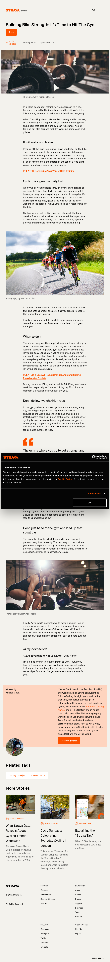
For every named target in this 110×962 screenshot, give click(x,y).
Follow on (65, 740)
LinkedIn (44, 947)
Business (79, 908)
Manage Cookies (97, 958)
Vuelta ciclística (38, 775)
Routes (44, 903)
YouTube (44, 942)
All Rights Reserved (14, 904)
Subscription (46, 894)
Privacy (78, 917)
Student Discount (48, 899)
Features (44, 890)
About (77, 890)
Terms (77, 912)
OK (89, 502)
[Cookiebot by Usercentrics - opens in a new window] (94, 457)
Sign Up (78, 929)
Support (78, 903)
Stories (78, 899)
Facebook (45, 929)
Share (11, 32)
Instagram (45, 933)
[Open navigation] (102, 10)
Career (78, 894)
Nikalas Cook (48, 42)
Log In (77, 933)
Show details (94, 493)
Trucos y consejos (17, 775)
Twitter (44, 938)
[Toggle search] (93, 10)
